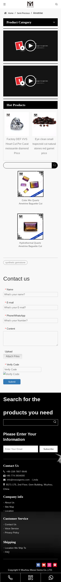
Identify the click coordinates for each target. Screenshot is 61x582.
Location (9, 511)
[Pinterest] (55, 565)
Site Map (9, 506)
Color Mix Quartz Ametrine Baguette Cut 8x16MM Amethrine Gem (30, 202)
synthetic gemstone (15, 262)
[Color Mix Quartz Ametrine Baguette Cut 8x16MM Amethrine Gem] (31, 183)
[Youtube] (44, 565)
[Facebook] (38, 565)
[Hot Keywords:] (55, 165)
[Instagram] (49, 565)
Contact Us (10, 524)
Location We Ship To (15, 548)
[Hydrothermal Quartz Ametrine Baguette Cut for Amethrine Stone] (30, 226)
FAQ (7, 552)
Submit (11, 381)
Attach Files (13, 356)
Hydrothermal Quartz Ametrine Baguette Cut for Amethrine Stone (30, 245)
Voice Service (12, 528)
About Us (9, 502)
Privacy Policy (12, 532)
